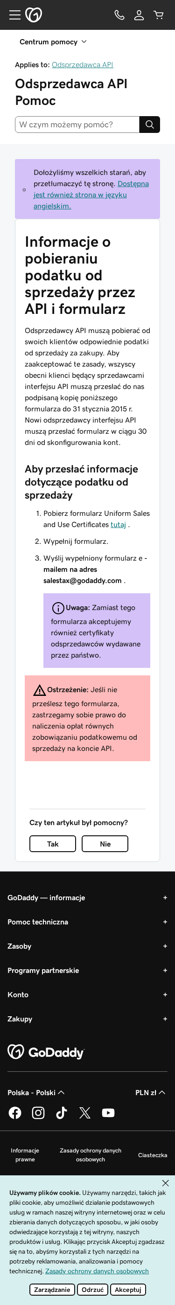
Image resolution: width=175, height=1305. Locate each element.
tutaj (118, 524)
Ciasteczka (153, 1155)
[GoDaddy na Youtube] (108, 1117)
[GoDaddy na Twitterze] (84, 1117)
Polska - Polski (31, 1092)
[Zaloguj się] (139, 15)
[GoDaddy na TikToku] (61, 1117)
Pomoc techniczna (37, 921)
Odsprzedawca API (82, 64)
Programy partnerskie (43, 970)
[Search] (150, 124)
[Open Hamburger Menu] (11, 15)
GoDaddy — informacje (46, 897)
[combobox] (77, 124)
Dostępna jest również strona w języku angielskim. (91, 194)
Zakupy (19, 1018)
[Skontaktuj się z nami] (119, 15)
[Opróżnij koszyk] (158, 14)
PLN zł (145, 1092)
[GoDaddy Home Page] (46, 1052)
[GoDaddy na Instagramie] (38, 1117)
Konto (17, 994)
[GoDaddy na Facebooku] (14, 1117)
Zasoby (19, 946)
